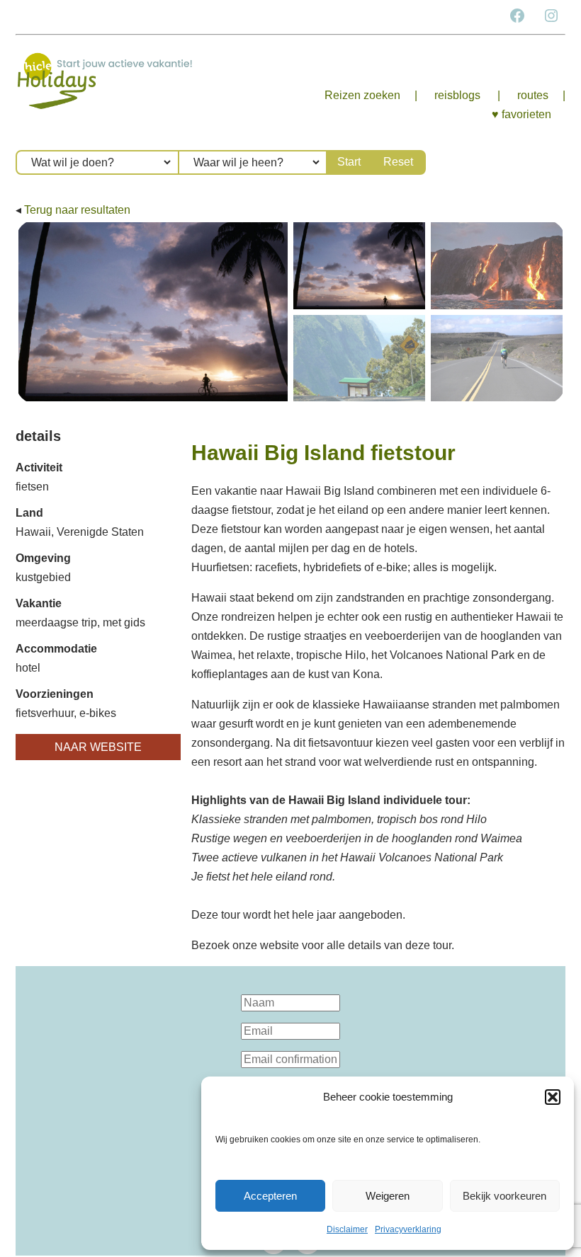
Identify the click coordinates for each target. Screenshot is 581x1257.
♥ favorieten (521, 114)
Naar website (98, 747)
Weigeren (388, 1196)
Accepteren (270, 1196)
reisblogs (457, 95)
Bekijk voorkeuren (504, 1196)
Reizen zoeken (362, 95)
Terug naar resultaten (77, 210)
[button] (553, 1097)
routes (532, 95)
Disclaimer (347, 1229)
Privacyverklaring (408, 1229)
